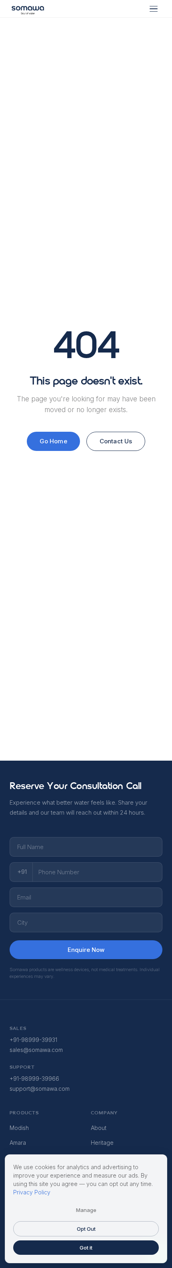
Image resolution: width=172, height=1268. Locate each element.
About (98, 1127)
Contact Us (116, 441)
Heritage (102, 1142)
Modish (19, 1127)
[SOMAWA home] (28, 9)
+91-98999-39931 (33, 1039)
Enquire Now (86, 950)
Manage (86, 1210)
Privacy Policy (31, 1192)
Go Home (53, 441)
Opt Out (86, 1229)
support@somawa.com (40, 1088)
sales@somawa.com (36, 1049)
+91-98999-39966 (34, 1078)
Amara (18, 1142)
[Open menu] (153, 9)
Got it (86, 1247)
